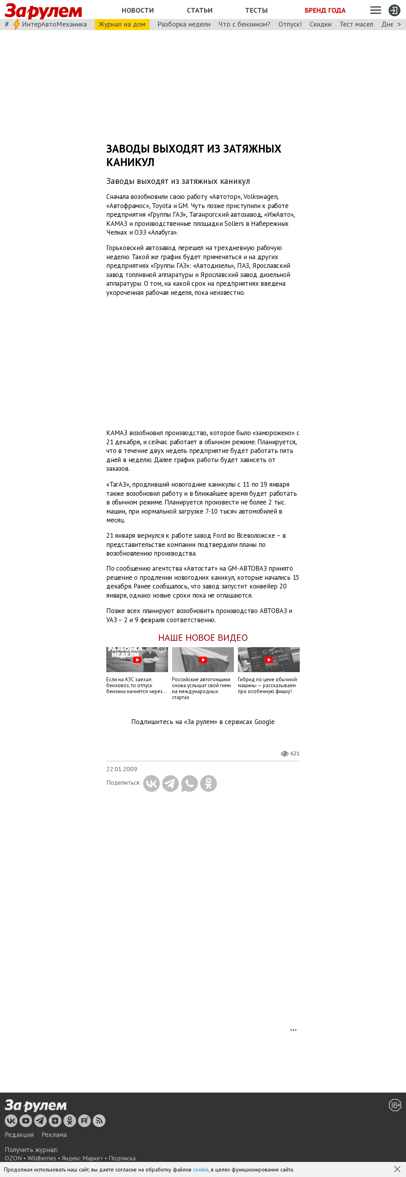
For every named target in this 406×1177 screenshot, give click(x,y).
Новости (138, 10)
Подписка (122, 1158)
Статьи (200, 10)
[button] (398, 1170)
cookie (201, 1169)
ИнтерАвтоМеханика (54, 24)
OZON (13, 1158)
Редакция (19, 1134)
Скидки (320, 24)
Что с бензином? (244, 24)
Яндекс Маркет (82, 1158)
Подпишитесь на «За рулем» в (203, 722)
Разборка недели (184, 24)
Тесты (256, 10)
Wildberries (41, 1158)
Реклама (54, 1134)
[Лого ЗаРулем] (43, 9)
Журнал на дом (122, 24)
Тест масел (356, 24)
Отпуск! (290, 24)
